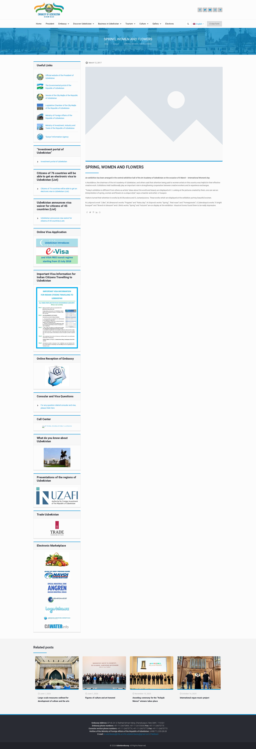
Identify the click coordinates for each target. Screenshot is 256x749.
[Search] (188, 24)
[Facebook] (199, 10)
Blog (106, 44)
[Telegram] (220, 10)
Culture (116, 44)
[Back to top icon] (245, 745)
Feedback (155, 734)
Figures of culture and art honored (100, 698)
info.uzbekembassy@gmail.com (136, 734)
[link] (57, 251)
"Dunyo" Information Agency (57, 137)
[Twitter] (204, 10)
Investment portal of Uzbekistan (54, 161)
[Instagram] (215, 10)
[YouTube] (210, 10)
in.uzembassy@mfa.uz (113, 734)
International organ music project (194, 698)
